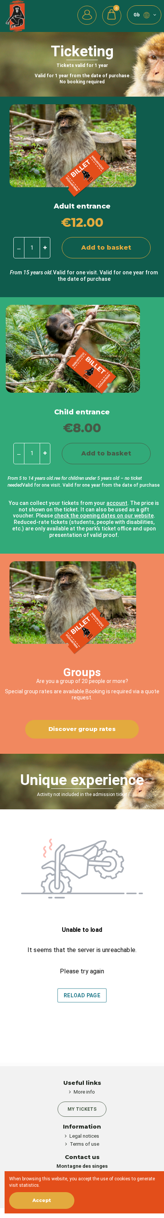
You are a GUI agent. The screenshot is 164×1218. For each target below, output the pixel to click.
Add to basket (106, 247)
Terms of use (84, 1144)
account (116, 503)
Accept (41, 1200)
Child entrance (82, 412)
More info (84, 1092)
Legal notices (84, 1136)
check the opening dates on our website (104, 516)
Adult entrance (82, 206)
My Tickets (82, 1109)
